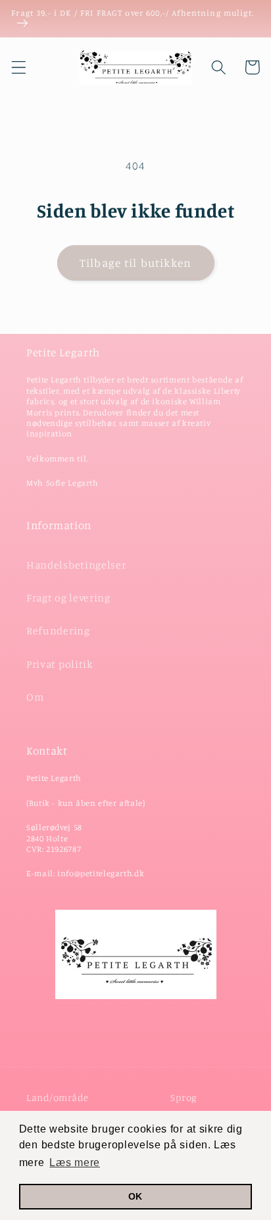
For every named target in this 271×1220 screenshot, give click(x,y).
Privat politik (59, 663)
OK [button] (135, 1196)
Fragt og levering (68, 597)
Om (34, 696)
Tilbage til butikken (135, 263)
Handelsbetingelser (76, 564)
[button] (19, 67)
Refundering (58, 630)
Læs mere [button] (74, 1162)
